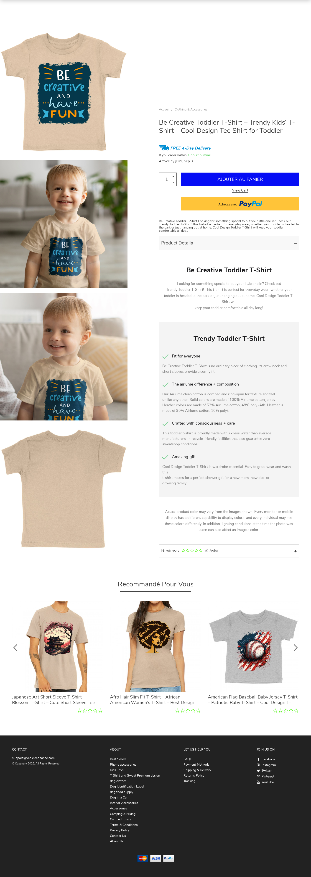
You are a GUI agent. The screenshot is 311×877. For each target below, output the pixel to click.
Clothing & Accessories (191, 109)
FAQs (187, 759)
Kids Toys (117, 770)
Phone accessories (123, 764)
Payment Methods (196, 764)
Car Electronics (120, 819)
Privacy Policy (120, 830)
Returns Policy (194, 775)
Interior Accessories (124, 803)
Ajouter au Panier (240, 179)
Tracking (189, 781)
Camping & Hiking (122, 814)
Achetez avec (228, 204)
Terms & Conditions (124, 825)
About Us (117, 841)
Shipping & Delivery (197, 770)
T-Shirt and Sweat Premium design (135, 775)
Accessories (118, 808)
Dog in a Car (118, 797)
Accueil (164, 109)
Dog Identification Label (127, 786)
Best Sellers (118, 759)
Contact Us (118, 836)
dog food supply (121, 792)
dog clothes (118, 781)
